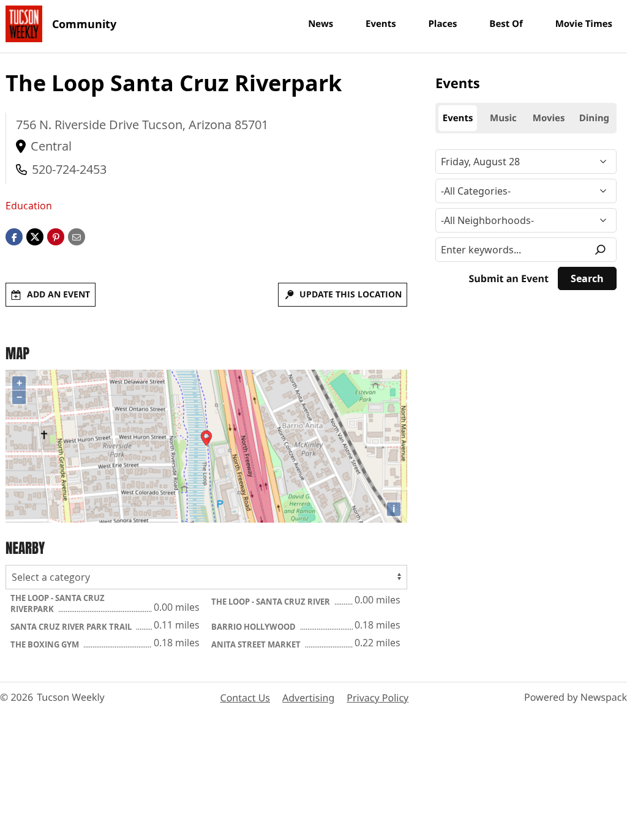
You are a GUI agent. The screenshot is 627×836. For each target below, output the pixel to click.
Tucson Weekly (71, 697)
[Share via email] (76, 236)
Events (381, 24)
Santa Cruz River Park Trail (71, 626)
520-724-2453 (69, 169)
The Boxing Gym (45, 644)
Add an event (58, 294)
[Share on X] (34, 236)
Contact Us (245, 697)
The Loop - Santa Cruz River (271, 601)
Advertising (308, 697)
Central (51, 146)
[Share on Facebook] (14, 236)
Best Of (506, 24)
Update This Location (350, 294)
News (320, 24)
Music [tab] (503, 118)
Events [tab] (458, 118)
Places (442, 24)
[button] (55, 236)
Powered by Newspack (575, 697)
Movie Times (583, 24)
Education (29, 205)
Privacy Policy (377, 697)
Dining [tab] (594, 118)
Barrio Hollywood (254, 626)
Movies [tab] (549, 118)
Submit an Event (509, 278)
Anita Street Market (256, 644)
